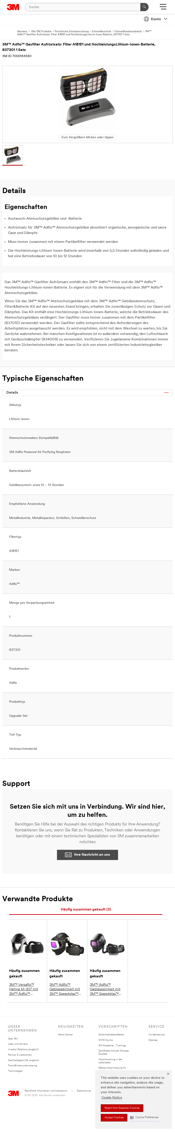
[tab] (85, 910)
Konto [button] (156, 19)
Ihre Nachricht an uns (92, 855)
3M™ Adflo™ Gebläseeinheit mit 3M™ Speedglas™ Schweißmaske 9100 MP (66, 989)
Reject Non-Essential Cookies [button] (122, 1108)
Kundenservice (157, 1035)
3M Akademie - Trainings (112, 1045)
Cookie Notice (111, 1097)
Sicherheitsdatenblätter (111, 1035)
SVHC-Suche (105, 1040)
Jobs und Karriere (18, 1044)
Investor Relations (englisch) (23, 1049)
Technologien (15, 1071)
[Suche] (144, 7)
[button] (144, 1117)
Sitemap (153, 1040)
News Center (65, 1035)
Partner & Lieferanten (20, 1055)
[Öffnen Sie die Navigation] (163, 8)
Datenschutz (84, 1091)
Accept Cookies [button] (114, 1117)
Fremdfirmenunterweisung (22, 1065)
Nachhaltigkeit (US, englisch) (23, 1060)
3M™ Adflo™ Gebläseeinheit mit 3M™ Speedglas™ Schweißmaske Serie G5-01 (106, 989)
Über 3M (13, 1039)
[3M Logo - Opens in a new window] (13, 7)
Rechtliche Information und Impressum (46, 1091)
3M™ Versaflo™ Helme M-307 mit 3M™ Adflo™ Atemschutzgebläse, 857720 (25, 989)
